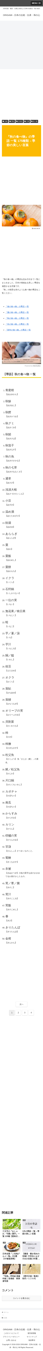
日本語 (20, 121)
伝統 (6, 121)
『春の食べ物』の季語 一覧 (17, 306)
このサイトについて (11, 1333)
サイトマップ (32, 1337)
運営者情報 (32, 1333)
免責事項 (31, 1340)
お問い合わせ (11, 1340)
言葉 (27, 121)
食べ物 (35, 121)
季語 (12, 121)
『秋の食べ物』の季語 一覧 (17, 318)
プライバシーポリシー (11, 1337)
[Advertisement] (21, 44)
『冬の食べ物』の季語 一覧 (17, 324)
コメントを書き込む (21, 1298)
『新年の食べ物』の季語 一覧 (18, 330)
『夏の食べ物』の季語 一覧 (17, 312)
